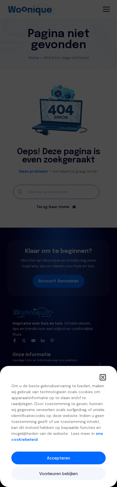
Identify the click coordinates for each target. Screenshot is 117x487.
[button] (103, 377)
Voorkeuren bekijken (58, 473)
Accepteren (58, 458)
